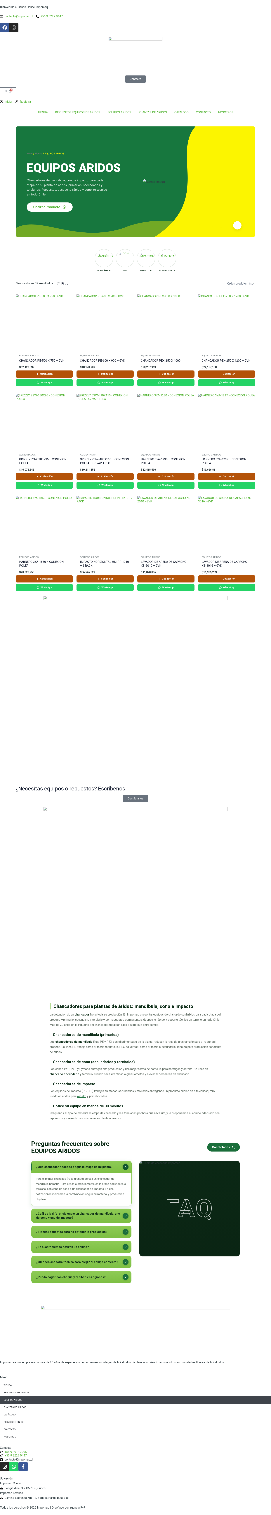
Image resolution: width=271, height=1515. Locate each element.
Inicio (30, 153)
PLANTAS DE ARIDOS (153, 112)
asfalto (81, 1096)
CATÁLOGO (181, 112)
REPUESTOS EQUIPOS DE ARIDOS (77, 112)
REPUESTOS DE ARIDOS (16, 1392)
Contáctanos (221, 1147)
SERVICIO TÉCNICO (14, 1422)
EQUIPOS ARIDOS (119, 112)
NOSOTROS (225, 112)
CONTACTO (203, 112)
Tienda (38, 153)
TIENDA (43, 112)
